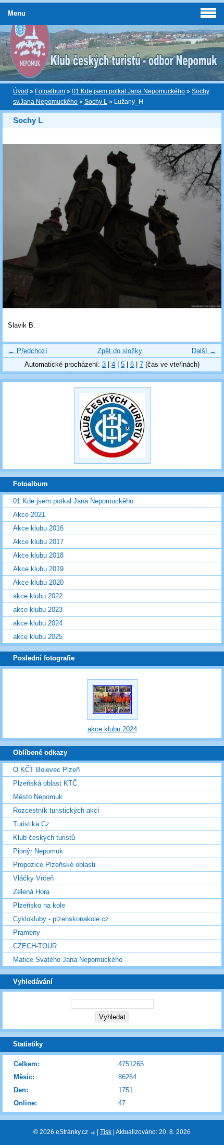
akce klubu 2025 (38, 637)
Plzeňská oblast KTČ (45, 783)
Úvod (20, 91)
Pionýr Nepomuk (38, 851)
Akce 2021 (29, 515)
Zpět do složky (119, 351)
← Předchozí (27, 351)
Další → (204, 351)
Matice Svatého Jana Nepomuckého (67, 959)
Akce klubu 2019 (38, 569)
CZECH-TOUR (35, 946)
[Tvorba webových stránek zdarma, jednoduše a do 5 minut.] (93, 1132)
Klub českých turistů (44, 837)
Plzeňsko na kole (39, 905)
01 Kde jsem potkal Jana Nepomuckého (128, 91)
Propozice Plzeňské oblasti (54, 865)
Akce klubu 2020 (38, 582)
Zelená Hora (31, 892)
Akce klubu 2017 (38, 542)
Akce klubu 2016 (38, 528)
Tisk (105, 1132)
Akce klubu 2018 (38, 555)
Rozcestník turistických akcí (56, 810)
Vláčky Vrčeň (33, 878)
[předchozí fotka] (19, 226)
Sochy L (95, 102)
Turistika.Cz (31, 824)
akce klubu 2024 (38, 623)
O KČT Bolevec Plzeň (46, 770)
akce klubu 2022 (38, 596)
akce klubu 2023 (38, 609)
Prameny (26, 932)
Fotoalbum (50, 91)
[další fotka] (204, 226)
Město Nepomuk (38, 797)
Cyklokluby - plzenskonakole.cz (61, 919)
